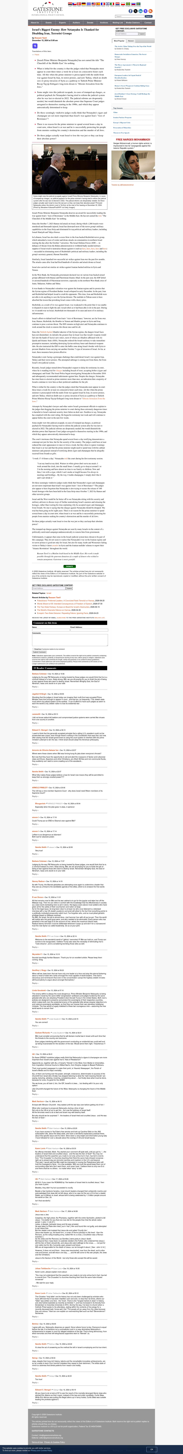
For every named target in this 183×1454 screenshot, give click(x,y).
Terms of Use (37, 1442)
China (115, 112)
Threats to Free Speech (121, 133)
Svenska (138, 6)
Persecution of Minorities (122, 127)
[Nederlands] (118, 4)
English (93, 6)
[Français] (103, 4)
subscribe (61, 617)
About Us (35, 23)
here (84, 248)
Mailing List (118, 23)
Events (49, 23)
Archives (104, 23)
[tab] (119, 41)
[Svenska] (138, 4)
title (100, 215)
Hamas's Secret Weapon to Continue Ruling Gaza (132, 85)
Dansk (79, 6)
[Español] (98, 4)
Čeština (75, 6)
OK (151, 1449)
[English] (94, 4)
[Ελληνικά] (89, 4)
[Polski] (123, 4)
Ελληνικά (88, 6)
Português (128, 6)
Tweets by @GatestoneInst (122, 184)
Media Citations (133, 23)
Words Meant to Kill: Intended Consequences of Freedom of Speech (64, 603)
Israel (49, 593)
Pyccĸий (133, 6)
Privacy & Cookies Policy (54, 1442)
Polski (122, 6)
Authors (76, 23)
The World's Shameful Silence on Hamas (53, 610)
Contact (148, 23)
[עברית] (108, 4)
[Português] (128, 4)
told (65, 458)
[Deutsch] (84, 4)
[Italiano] (112, 4)
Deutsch (84, 6)
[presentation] (119, 41)
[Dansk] (79, 4)
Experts (62, 23)
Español (98, 6)
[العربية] (70, 4)
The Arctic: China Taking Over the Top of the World (133, 46)
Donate (90, 23)
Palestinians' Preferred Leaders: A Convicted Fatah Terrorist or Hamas (65, 600)
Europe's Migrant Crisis (121, 122)
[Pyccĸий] (133, 4)
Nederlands (118, 6)
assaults (55, 545)
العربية (70, 6)
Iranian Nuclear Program (122, 117)
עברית (107, 6)
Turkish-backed (46, 332)
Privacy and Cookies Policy (41, 1450)
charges (59, 370)
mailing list (99, 617)
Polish (37, 55)
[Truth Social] (34, 48)
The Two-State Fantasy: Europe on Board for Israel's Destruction (63, 607)
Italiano (112, 6)
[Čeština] (75, 4)
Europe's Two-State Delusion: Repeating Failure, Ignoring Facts (62, 613)
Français (103, 6)
